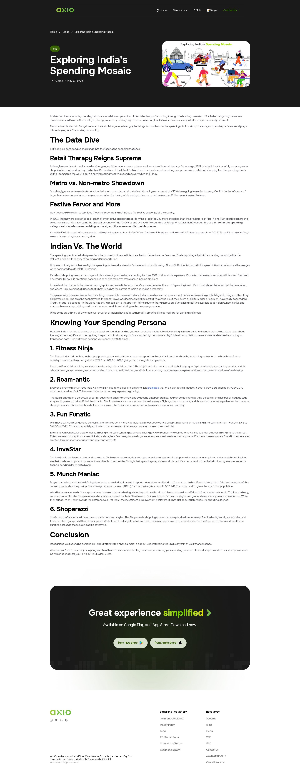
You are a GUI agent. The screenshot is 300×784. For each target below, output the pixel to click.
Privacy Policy (167, 724)
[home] (65, 10)
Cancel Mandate (215, 762)
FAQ (208, 743)
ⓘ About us (180, 10)
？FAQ (197, 10)
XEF (208, 737)
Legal (163, 731)
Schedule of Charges (171, 743)
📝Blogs (212, 10)
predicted (153, 387)
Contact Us (212, 749)
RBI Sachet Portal (169, 737)
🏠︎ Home (161, 10)
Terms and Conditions (171, 718)
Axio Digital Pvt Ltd (216, 755)
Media (209, 731)
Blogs (209, 724)
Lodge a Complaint (170, 749)
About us (211, 718)
